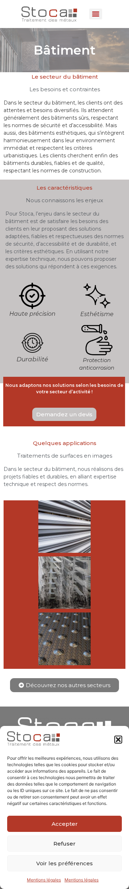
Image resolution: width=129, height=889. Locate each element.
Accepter (65, 823)
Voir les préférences (64, 863)
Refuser (64, 843)
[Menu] (95, 14)
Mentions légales (44, 880)
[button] (118, 739)
